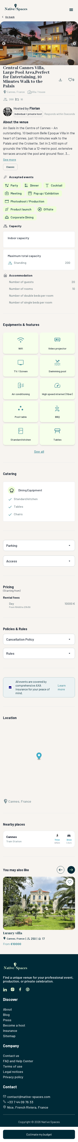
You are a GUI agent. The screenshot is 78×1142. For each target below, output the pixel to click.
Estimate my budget (39, 1134)
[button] (39, 44)
